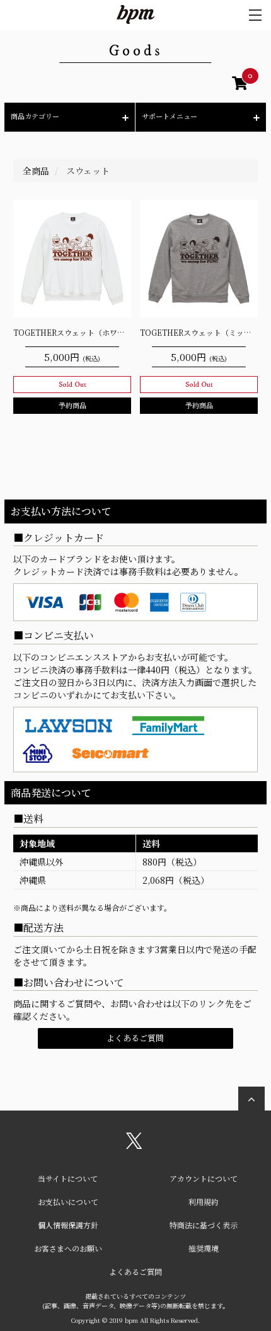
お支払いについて (68, 1201)
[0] (240, 85)
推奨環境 (203, 1248)
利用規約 (203, 1201)
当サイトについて (68, 1178)
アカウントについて (204, 1178)
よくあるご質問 (135, 1038)
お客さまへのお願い (68, 1248)
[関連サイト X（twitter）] (134, 1145)
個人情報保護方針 (68, 1225)
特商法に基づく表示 (204, 1225)
